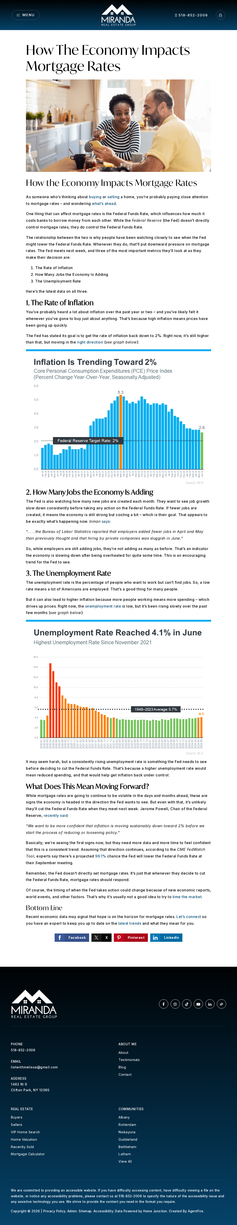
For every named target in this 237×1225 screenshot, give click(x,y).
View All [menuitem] (125, 1161)
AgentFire (195, 1211)
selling (113, 197)
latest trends (129, 923)
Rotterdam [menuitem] (127, 1125)
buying (95, 197)
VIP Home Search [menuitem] (25, 1132)
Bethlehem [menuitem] (127, 1147)
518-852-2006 (192, 15)
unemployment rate (103, 606)
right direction (90, 342)
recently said (56, 815)
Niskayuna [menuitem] (127, 1132)
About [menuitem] (123, 1053)
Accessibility (103, 1211)
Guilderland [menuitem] (127, 1139)
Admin (72, 1211)
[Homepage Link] (118, 14)
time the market (187, 896)
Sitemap (85, 1211)
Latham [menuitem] (124, 1154)
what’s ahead (104, 203)
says (106, 521)
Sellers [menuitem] (16, 1125)
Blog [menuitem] (122, 1067)
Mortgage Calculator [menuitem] (28, 1154)
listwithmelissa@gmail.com (34, 1067)
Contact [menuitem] (125, 1074)
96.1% (100, 856)
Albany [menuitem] (124, 1117)
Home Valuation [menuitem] (24, 1139)
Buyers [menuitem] (16, 1117)
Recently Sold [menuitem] (22, 1147)
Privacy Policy (54, 1211)
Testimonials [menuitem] (129, 1060)
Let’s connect (188, 916)
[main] (118, 498)
